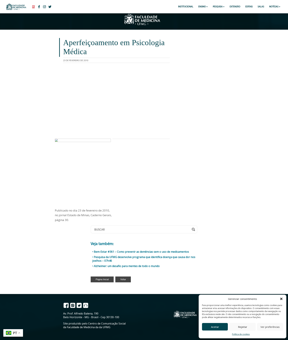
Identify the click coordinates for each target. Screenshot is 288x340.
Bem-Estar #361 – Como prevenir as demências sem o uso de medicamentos (141, 252)
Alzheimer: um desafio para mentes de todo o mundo (127, 266)
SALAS (261, 7)
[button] (281, 298)
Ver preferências (270, 326)
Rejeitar (242, 326)
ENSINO (202, 7)
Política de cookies (241, 334)
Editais (249, 7)
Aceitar (215, 326)
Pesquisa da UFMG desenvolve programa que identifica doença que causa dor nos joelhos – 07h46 (143, 258)
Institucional (185, 7)
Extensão (235, 7)
